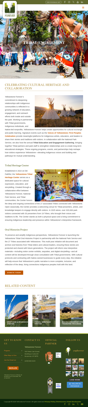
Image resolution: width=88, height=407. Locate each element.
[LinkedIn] (73, 404)
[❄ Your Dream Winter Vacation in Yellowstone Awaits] (75, 374)
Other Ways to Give (10, 355)
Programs (7, 350)
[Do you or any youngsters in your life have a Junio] (81, 374)
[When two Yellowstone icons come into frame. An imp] (81, 367)
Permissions (61, 401)
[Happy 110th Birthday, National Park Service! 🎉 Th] (68, 367)
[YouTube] (78, 2)
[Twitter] (73, 2)
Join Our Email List (10, 360)
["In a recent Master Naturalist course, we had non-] (75, 367)
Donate (13, 368)
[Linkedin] (82, 2)
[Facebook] (65, 2)
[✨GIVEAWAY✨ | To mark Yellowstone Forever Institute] (68, 361)
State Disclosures (74, 401)
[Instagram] (69, 2)
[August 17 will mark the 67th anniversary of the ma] (68, 374)
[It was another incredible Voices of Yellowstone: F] (81, 361)
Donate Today (14, 272)
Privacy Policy (50, 401)
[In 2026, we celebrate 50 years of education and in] (75, 361)
